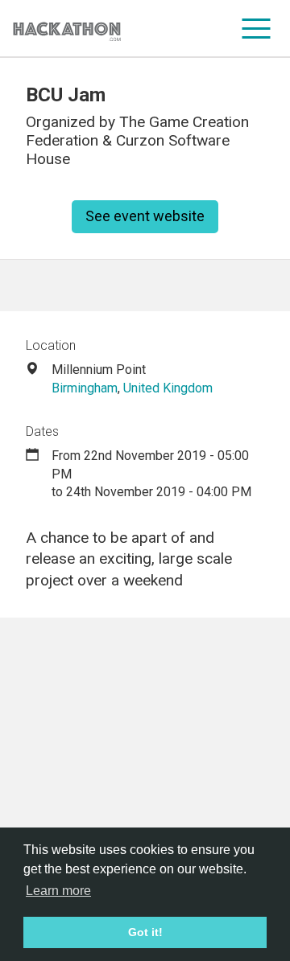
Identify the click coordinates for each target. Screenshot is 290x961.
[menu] (256, 28)
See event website (145, 215)
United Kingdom (168, 388)
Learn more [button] (58, 890)
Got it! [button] (145, 932)
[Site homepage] (67, 28)
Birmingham (85, 388)
